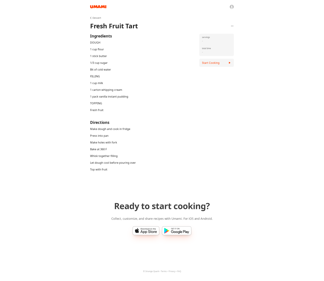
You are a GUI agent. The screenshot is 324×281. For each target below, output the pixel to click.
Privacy (172, 271)
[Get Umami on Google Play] (176, 230)
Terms (164, 271)
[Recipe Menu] (232, 26)
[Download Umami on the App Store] (146, 230)
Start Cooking (211, 63)
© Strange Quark (151, 271)
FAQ (179, 271)
